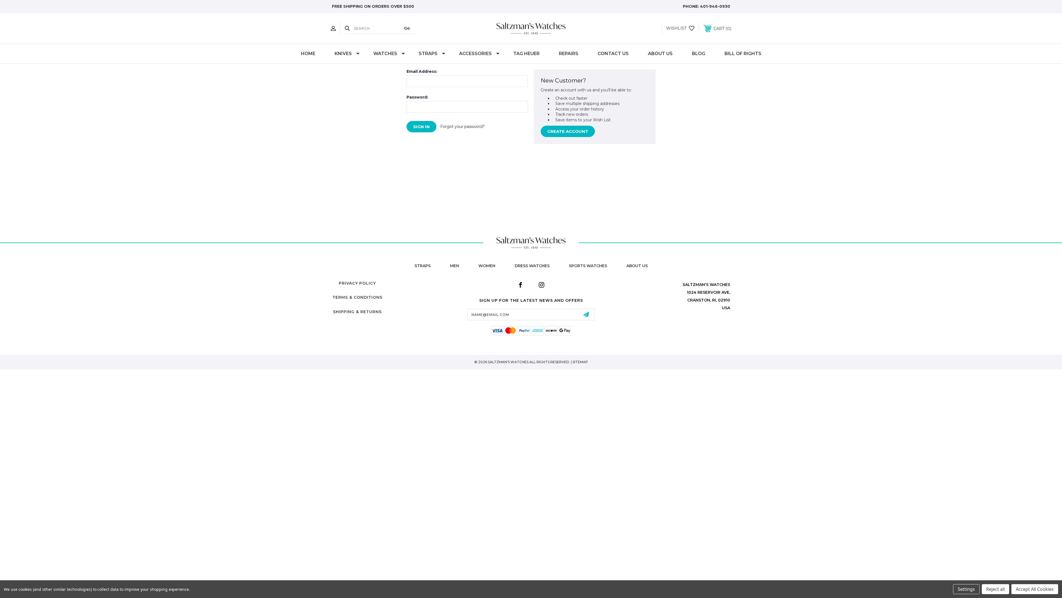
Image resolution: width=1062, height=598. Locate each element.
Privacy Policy (357, 283)
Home (308, 53)
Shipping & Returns (357, 311)
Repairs (568, 53)
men (454, 265)
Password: (417, 97)
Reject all (995, 589)
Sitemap (580, 362)
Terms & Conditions (357, 297)
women (486, 265)
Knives (343, 53)
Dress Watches (532, 265)
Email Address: (422, 71)
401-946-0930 (715, 6)
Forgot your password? (462, 126)
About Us (660, 53)
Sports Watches (588, 265)
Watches (385, 53)
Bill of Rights (743, 53)
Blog (698, 53)
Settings (966, 589)
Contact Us (613, 53)
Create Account (567, 131)
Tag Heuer (526, 53)
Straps (428, 53)
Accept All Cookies (1035, 589)
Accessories (475, 53)
